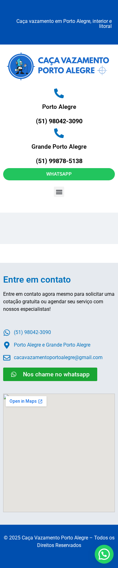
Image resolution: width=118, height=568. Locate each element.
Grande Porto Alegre (59, 146)
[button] (59, 192)
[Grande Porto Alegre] (59, 133)
